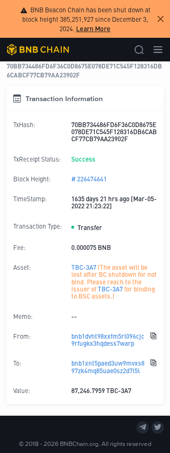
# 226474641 (89, 178)
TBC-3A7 (83, 267)
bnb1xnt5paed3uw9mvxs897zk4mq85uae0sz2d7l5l (107, 366)
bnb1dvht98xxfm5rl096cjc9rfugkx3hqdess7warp (107, 340)
